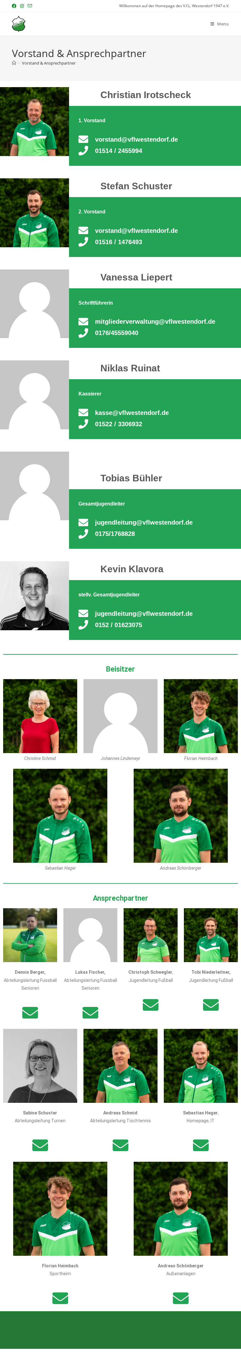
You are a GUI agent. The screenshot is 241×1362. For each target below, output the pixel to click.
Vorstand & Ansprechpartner (49, 63)
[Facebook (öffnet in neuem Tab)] (15, 6)
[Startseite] (14, 63)
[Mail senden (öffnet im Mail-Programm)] (30, 6)
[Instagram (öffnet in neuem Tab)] (22, 6)
